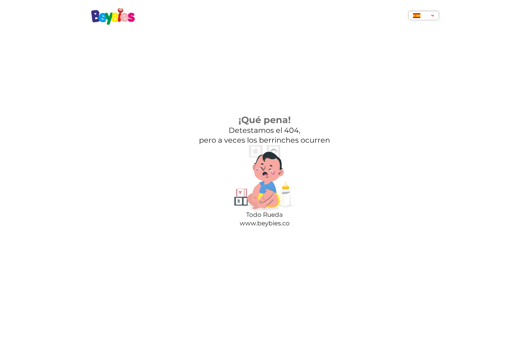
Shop (244, 16)
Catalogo (298, 16)
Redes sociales (341, 16)
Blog (267, 16)
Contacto (384, 16)
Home (187, 16)
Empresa (216, 16)
